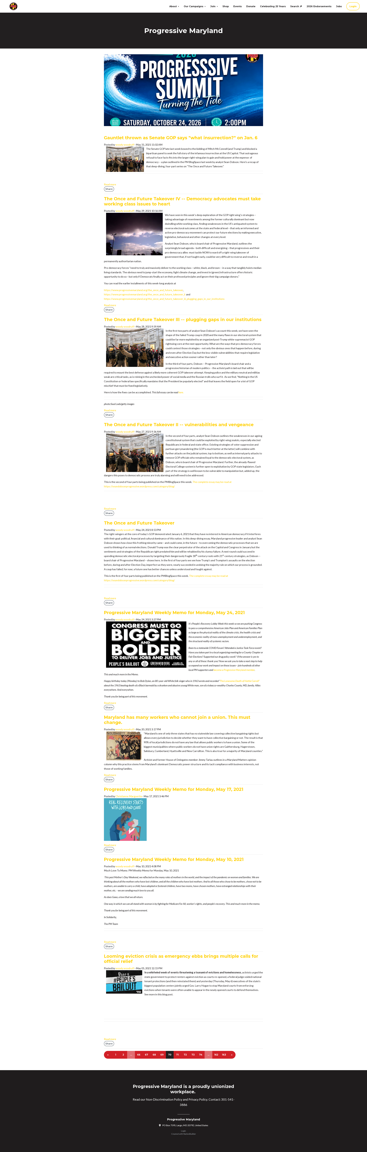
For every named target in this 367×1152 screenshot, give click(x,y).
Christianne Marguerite (129, 796)
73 (193, 1054)
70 (169, 1054)
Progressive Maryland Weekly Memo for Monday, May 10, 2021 (174, 859)
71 (177, 1054)
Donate (250, 6)
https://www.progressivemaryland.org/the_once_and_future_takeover (143, 290)
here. (181, 392)
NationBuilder (190, 1134)
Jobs (339, 6)
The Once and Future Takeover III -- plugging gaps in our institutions (182, 319)
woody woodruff (125, 144)
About (173, 6)
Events (237, 6)
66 (138, 1054)
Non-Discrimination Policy (164, 1099)
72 (185, 1054)
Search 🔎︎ (296, 6)
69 (162, 1054)
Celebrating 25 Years (273, 6)
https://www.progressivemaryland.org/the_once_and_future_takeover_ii (144, 294)
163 (224, 1054)
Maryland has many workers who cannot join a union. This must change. (177, 720)
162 (216, 1054)
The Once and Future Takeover (139, 523)
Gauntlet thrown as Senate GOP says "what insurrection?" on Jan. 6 (180, 137)
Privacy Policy (198, 1099)
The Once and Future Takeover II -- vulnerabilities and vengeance (179, 424)
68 (154, 1054)
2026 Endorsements (319, 6)
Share (109, 189)
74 (200, 1054)
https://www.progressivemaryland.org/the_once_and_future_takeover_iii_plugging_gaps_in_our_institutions (164, 298)
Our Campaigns (194, 6)
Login (353, 6)
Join (213, 6)
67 (146, 1054)
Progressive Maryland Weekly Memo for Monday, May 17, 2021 (173, 789)
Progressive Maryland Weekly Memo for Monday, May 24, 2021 (174, 612)
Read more (110, 184)
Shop (225, 6)
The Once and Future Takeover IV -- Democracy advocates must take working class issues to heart (182, 201)
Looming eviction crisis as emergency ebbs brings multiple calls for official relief (181, 959)
